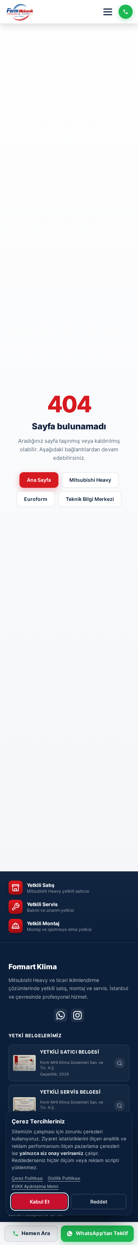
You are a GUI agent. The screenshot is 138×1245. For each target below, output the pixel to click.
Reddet (98, 1202)
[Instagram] (77, 1015)
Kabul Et (40, 1202)
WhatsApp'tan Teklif (102, 1233)
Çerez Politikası (27, 1178)
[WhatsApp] (60, 1015)
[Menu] (107, 12)
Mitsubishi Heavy (90, 480)
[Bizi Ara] (126, 12)
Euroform (35, 499)
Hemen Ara (36, 1233)
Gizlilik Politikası (64, 1178)
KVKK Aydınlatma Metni (35, 1186)
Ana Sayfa (39, 480)
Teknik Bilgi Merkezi (90, 499)
